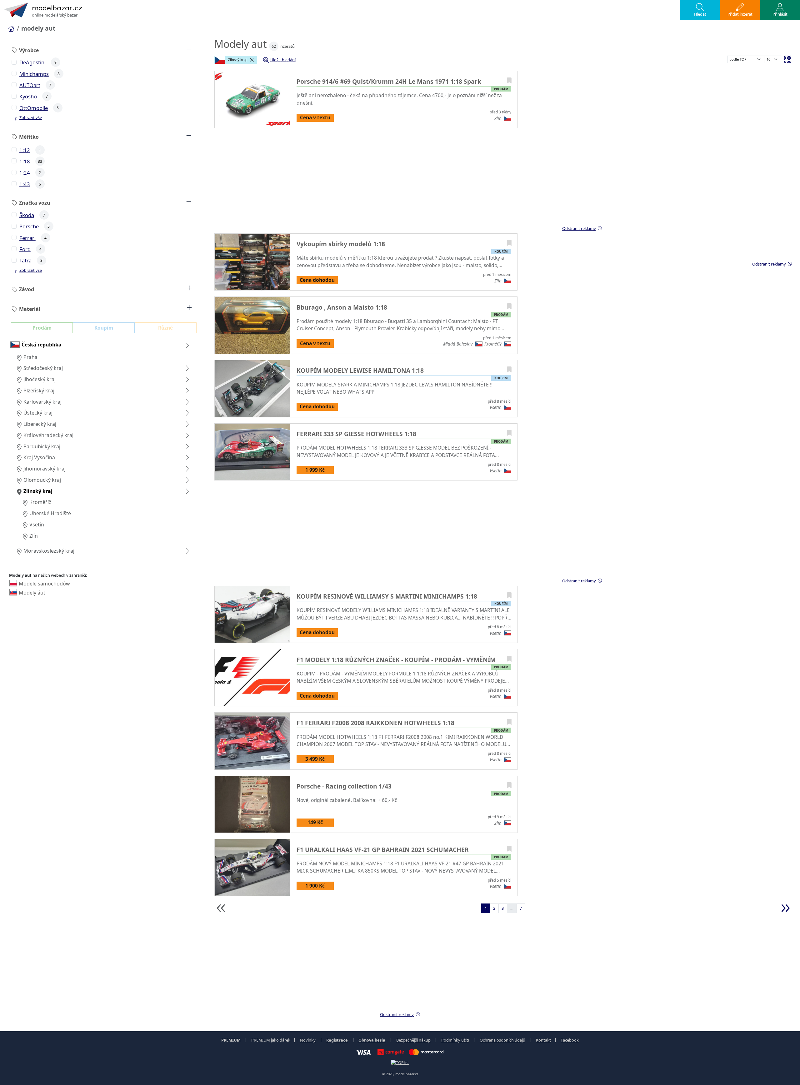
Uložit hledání (283, 59)
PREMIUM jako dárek (270, 1040)
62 (274, 46)
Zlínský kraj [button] (237, 59)
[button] (700, 10)
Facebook (570, 1040)
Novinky (308, 1040)
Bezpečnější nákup (413, 1040)
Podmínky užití (455, 1040)
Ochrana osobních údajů (502, 1040)
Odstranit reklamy (769, 264)
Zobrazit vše (30, 117)
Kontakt (543, 1040)
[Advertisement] (450, 180)
